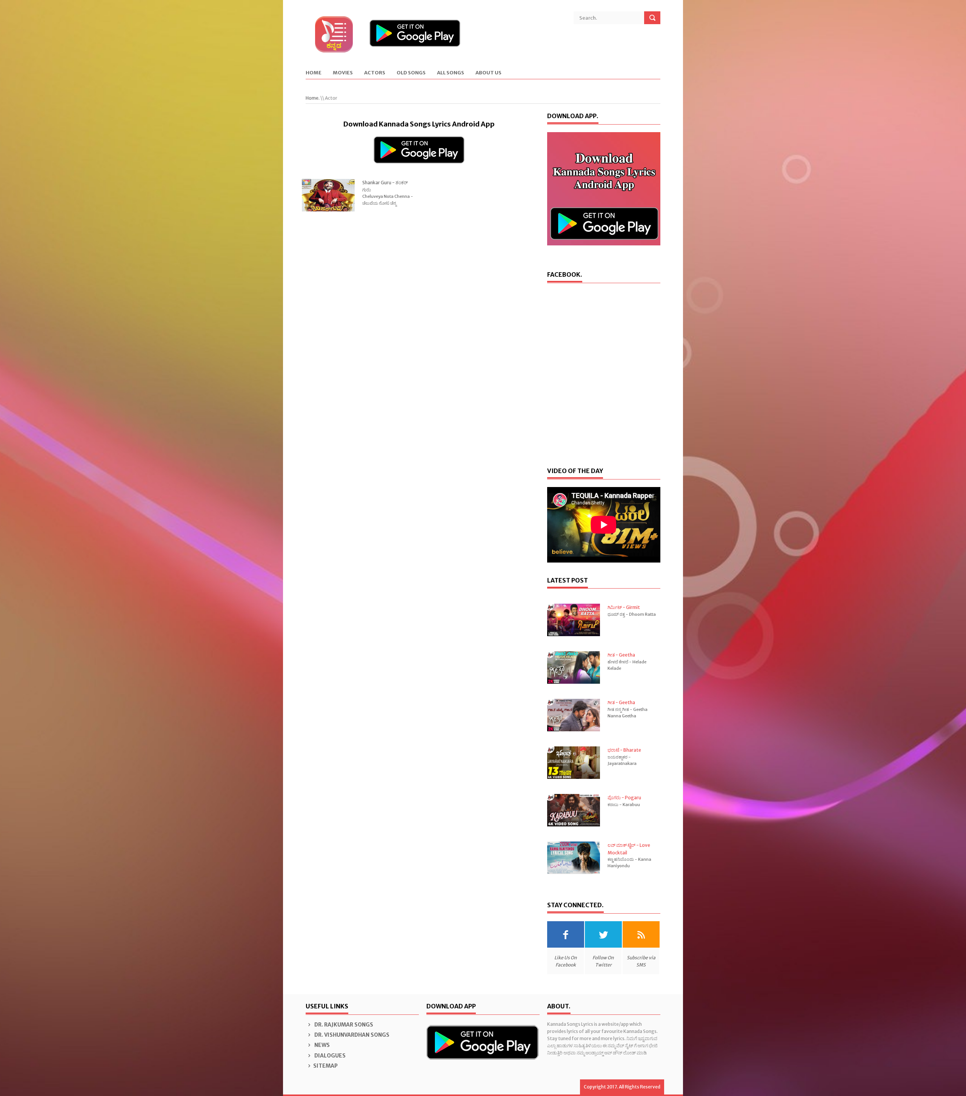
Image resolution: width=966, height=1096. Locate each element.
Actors (374, 73)
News (321, 1045)
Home (313, 73)
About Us (488, 73)
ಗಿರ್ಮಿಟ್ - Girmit (624, 607)
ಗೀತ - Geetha (621, 655)
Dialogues (329, 1055)
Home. (313, 98)
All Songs (450, 73)
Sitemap (325, 1065)
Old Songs (411, 73)
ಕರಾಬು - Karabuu (624, 804)
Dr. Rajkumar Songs (343, 1024)
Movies (343, 73)
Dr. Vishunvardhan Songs (351, 1034)
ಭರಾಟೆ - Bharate (624, 750)
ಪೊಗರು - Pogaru (624, 797)
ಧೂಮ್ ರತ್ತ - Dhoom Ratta (632, 614)
